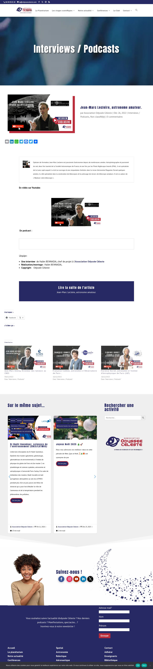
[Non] (150, 665)
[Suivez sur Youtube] (76, 579)
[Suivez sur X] (90, 579)
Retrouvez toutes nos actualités (21, 431)
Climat (19, 420)
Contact (126, 11)
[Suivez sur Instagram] (69, 579)
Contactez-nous (125, 427)
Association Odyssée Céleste (98, 112)
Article (13, 420)
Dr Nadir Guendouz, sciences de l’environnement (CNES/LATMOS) (29, 474)
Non (144, 665)
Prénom (102, 625)
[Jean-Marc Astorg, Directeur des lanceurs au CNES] (27, 358)
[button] (136, 13)
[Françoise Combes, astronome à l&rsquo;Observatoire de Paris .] (76, 358)
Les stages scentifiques (62, 11)
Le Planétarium (42, 11)
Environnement (28, 420)
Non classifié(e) (97, 116)
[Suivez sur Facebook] (61, 579)
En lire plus (16, 500)
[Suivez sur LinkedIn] (83, 579)
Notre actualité (84, 11)
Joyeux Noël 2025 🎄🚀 (75, 474)
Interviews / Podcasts (18, 426)
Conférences (102, 11)
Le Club (116, 11)
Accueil (29, 11)
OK (138, 665)
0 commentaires (115, 116)
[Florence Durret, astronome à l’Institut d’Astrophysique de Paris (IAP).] (124, 358)
